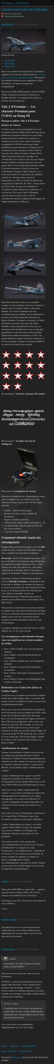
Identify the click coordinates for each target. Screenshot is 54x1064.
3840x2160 (9, 66)
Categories (14, 1046)
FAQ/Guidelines (29, 1046)
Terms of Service (9, 1051)
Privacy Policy (25, 1051)
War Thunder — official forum (15, 3)
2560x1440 (9, 63)
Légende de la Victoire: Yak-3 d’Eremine (24, 9)
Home (4, 1046)
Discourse (17, 1057)
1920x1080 (9, 60)
